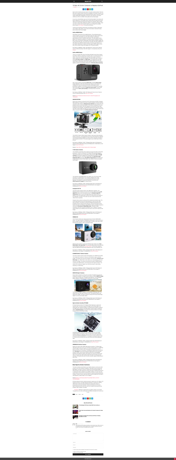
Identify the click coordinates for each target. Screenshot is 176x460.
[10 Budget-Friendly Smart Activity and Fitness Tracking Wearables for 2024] (75, 417)
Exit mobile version (88, 458)
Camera (76, 394)
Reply (76, 428)
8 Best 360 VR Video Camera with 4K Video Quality (86, 147)
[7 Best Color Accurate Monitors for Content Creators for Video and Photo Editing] (75, 412)
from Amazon (81, 25)
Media (82, 394)
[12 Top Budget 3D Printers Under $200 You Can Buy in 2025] (75, 407)
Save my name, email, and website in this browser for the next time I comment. (85, 449)
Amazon (74, 49)
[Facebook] (83, 9)
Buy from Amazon (89, 93)
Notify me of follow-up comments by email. (80, 451)
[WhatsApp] (90, 9)
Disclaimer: (76, 389)
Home (73, 3)
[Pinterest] (88, 9)
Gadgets (76, 3)
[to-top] (175, 458)
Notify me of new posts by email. (78, 452)
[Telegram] (92, 9)
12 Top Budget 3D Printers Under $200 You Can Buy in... (89, 405)
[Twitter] (86, 9)
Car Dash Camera (88, 246)
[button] (74, 1)
